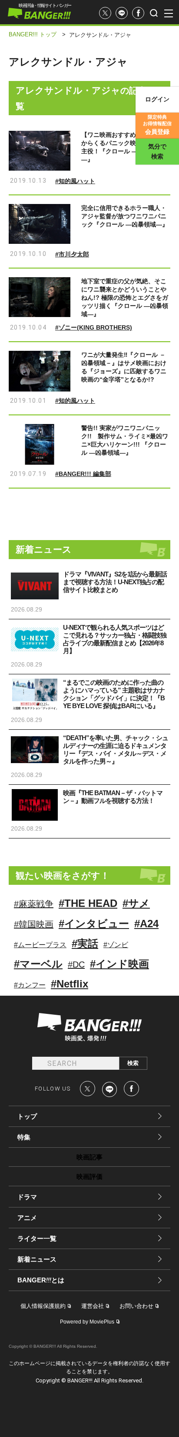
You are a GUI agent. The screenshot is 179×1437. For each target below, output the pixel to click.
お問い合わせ (136, 1306)
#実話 (85, 943)
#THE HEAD (88, 903)
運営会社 (92, 1306)
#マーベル (38, 964)
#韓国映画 (33, 924)
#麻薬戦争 (33, 904)
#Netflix (69, 984)
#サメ (136, 903)
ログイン (157, 99)
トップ (27, 1116)
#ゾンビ (115, 944)
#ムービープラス (40, 944)
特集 (23, 1137)
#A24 (146, 923)
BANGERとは (40, 1280)
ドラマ (27, 1197)
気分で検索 (157, 151)
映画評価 (89, 1176)
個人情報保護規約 (43, 1306)
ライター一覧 (36, 1238)
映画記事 (89, 1157)
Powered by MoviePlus (87, 1322)
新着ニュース (36, 1259)
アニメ (27, 1217)
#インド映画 (119, 964)
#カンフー (30, 985)
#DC (76, 964)
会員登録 (157, 124)
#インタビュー (94, 923)
